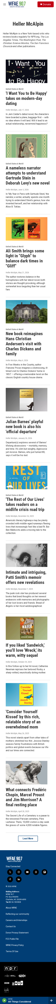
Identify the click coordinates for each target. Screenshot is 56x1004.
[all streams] (52, 1000)
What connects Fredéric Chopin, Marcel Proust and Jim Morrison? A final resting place (26, 797)
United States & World (14, 89)
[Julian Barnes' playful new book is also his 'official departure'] (26, 399)
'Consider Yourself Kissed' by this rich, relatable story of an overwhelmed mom (23, 719)
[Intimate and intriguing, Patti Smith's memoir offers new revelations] (26, 555)
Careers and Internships (16, 920)
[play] (4, 1000)
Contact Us (11, 926)
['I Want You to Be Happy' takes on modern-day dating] (26, 71)
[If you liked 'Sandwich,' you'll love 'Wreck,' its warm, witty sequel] (26, 628)
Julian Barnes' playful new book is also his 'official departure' (24, 426)
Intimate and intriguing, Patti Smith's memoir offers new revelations (26, 577)
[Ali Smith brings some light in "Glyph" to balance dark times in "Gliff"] (26, 229)
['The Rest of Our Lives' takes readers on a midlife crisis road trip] (26, 477)
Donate (47, 4)
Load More (28, 838)
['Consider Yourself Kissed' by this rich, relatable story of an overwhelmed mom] (26, 695)
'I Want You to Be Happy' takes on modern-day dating (26, 98)
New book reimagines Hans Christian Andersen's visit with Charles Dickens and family (24, 343)
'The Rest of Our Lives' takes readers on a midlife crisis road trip (25, 504)
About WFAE (11, 908)
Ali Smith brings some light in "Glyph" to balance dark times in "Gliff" (25, 258)
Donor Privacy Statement (17, 933)
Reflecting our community (17, 914)
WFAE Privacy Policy (15, 945)
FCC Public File (12, 939)
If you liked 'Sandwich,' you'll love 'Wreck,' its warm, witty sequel (25, 650)
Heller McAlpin (11, 110)
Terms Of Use (12, 951)
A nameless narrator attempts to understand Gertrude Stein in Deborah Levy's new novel (28, 175)
